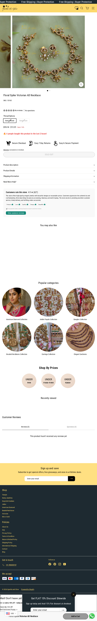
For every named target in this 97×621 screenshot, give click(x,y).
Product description (10, 165)
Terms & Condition (8, 536)
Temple (4, 495)
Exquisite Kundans (8, 501)
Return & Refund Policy (9, 539)
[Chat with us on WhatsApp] (92, 616)
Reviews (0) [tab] (25, 427)
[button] (9, 110)
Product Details (9, 170)
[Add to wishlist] (6, 233)
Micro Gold (5, 517)
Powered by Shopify (27, 589)
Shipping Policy (7, 543)
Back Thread (10, 121)
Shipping (6, 150)
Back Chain (24, 121)
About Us (5, 527)
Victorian (5, 514)
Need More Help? (9, 182)
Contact (4, 549)
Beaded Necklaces (8, 510)
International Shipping (9, 546)
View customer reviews (16, 213)
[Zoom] (81, 84)
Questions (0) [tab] (71, 427)
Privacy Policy (6, 533)
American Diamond (8, 507)
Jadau (4, 504)
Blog (3, 552)
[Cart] (87, 8)
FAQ (3, 530)
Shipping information (11, 176)
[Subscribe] (63, 610)
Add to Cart (75, 616)
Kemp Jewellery (7, 498)
